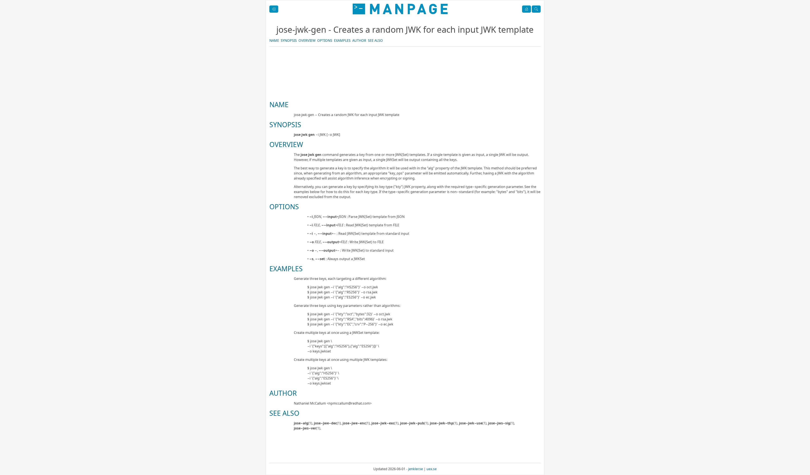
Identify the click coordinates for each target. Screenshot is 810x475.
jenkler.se (415, 469)
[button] (526, 9)
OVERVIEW (307, 40)
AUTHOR (359, 40)
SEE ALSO (375, 40)
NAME (274, 40)
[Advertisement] (405, 88)
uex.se (432, 469)
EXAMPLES (342, 40)
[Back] (273, 9)
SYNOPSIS (289, 40)
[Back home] (400, 9)
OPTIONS (324, 40)
